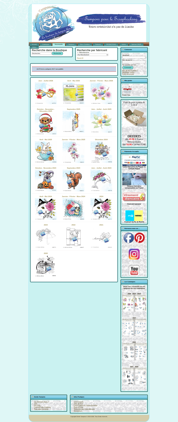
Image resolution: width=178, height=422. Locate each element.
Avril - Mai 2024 (45, 196)
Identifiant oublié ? (128, 72)
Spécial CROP (136, 44)
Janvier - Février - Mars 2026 (101, 81)
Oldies (34, 47)
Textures (98, 44)
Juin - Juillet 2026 (45, 81)
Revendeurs (78, 411)
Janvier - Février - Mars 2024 (73, 196)
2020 (46, 253)
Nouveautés (59, 44)
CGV (35, 403)
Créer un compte (128, 74)
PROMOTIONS (111, 44)
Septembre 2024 (73, 168)
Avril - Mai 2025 (45, 140)
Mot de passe (127, 60)
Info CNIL (37, 405)
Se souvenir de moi (129, 65)
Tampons (71, 44)
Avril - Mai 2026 (73, 81)
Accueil (34, 44)
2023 (46, 225)
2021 (101, 225)
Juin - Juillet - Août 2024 (101, 168)
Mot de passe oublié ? (130, 70)
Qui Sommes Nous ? (41, 402)
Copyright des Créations (42, 407)
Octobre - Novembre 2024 (45, 168)
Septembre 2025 (73, 109)
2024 (101, 196)
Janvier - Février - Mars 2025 (73, 140)
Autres (124, 44)
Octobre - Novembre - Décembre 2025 (46, 110)
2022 (73, 225)
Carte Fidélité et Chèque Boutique (85, 405)
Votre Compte (78, 402)
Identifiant (125, 55)
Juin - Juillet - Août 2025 (101, 109)
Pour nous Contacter (41, 409)
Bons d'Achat (78, 407)
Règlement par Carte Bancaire (84, 409)
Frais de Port (78, 403)
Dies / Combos (85, 44)
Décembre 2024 (101, 140)
